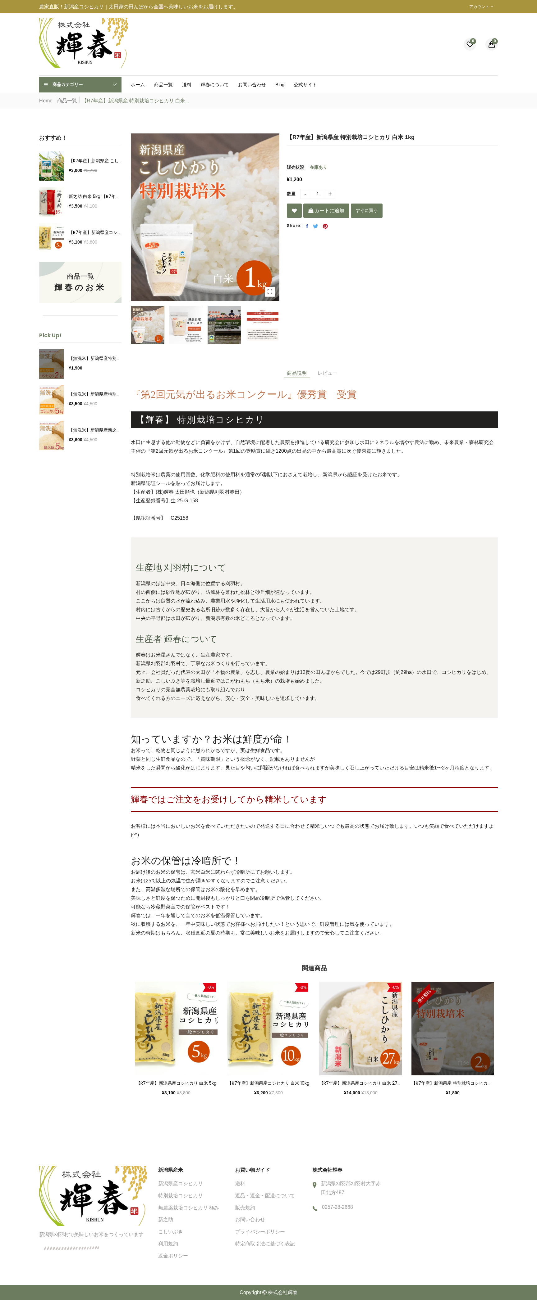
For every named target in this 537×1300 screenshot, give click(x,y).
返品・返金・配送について (265, 1195)
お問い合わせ (250, 1219)
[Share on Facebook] (307, 226)
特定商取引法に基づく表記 (265, 1243)
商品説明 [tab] (297, 373)
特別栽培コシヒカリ (180, 1195)
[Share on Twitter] (315, 226)
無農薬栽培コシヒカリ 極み (188, 1207)
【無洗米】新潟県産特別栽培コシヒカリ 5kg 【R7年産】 (95, 394)
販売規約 (245, 1207)
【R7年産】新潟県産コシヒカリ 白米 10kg (268, 1083)
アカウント (480, 6)
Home (46, 100)
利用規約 (168, 1243)
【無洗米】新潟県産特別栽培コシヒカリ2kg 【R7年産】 (95, 358)
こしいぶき (170, 1231)
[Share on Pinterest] (325, 226)
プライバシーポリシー (260, 1231)
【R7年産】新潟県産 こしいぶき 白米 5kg (95, 161)
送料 (240, 1183)
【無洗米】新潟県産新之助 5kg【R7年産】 (95, 430)
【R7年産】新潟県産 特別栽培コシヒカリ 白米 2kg (452, 1083)
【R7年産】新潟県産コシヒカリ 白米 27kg (360, 1083)
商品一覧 (67, 100)
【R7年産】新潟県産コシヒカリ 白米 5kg (95, 232)
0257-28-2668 (337, 1207)
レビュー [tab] (327, 373)
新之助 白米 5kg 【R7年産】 (95, 196)
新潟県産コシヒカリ (180, 1183)
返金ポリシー (173, 1255)
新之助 (165, 1219)
